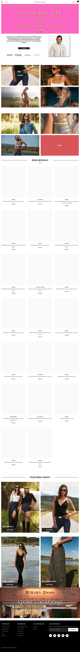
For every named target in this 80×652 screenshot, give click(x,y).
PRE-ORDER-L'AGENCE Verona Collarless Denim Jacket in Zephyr (66, 246)
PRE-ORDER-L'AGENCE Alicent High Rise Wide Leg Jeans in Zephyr (13, 289)
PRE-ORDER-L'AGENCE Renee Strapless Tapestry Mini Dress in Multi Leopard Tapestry (67, 202)
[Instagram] (54, 635)
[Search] (7, 2)
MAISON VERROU (13, 416)
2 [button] (40, 31)
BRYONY (66, 331)
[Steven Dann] (40, 46)
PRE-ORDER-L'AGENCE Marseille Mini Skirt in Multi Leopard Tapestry (13, 246)
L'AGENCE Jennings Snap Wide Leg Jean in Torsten (13, 332)
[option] (40, 19)
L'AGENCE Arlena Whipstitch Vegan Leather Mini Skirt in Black (40, 463)
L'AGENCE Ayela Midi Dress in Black (67, 418)
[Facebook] (50, 635)
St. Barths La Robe (40, 287)
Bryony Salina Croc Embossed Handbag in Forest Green (66, 332)
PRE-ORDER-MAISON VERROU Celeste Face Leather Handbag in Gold (13, 419)
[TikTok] (62, 635)
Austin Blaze (40, 199)
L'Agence (13, 199)
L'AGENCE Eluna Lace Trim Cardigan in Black (13, 462)
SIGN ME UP (73, 629)
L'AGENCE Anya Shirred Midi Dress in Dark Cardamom (13, 201)
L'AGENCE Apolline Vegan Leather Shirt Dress (13, 376)
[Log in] (73, 2)
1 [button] (38, 31)
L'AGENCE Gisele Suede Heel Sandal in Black (67, 376)
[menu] (2, 2)
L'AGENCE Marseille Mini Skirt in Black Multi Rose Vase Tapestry (40, 333)
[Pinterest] (58, 635)
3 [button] (41, 31)
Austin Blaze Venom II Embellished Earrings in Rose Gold (40, 376)
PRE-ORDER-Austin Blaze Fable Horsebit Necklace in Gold (40, 201)
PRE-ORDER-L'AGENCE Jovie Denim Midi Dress (40, 245)
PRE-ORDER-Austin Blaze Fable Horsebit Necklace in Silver (40, 418)
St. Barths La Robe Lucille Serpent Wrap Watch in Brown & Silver (40, 289)
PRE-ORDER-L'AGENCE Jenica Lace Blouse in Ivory (66, 289)
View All (40, 162)
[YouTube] (67, 635)
